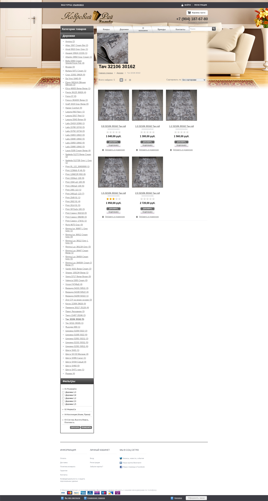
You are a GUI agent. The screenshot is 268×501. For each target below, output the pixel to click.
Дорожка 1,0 (70, 392)
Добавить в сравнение (115, 150)
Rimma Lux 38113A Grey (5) (78, 247)
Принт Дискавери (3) (75, 311)
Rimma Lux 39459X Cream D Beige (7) (78, 264)
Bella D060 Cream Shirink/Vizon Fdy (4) (74, 62)
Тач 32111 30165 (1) (74, 323)
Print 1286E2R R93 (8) (75, 174)
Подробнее (114, 145)
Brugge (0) (70, 67)
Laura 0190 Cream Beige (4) (78, 151)
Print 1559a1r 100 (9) (74, 178)
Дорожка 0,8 (70, 395)
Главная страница (106, 73)
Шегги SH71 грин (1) (74, 370)
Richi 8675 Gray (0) (74, 225)
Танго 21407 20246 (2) (75, 315)
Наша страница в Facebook (134, 467)
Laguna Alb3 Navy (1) (75, 112)
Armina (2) (70, 41)
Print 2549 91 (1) (72, 198)
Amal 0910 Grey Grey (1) (76, 49)
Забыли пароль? (96, 466)
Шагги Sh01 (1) (72, 350)
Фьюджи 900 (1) (72, 327)
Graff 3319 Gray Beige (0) (77, 104)
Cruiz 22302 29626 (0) (75, 75)
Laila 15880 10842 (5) (75, 147)
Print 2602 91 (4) (72, 201)
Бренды (162, 29)
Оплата (63, 458)
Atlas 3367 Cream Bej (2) (76, 45)
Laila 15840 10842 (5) (75, 139)
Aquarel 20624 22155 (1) (76, 53)
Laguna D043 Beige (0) (75, 120)
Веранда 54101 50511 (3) (76, 288)
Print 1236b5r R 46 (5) (75, 170)
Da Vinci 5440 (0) (73, 79)
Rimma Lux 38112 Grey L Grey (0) (76, 242)
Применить (86, 427)
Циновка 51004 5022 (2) (76, 331)
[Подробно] (126, 80)
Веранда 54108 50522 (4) (77, 292)
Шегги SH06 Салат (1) (75, 358)
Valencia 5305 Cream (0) (76, 280)
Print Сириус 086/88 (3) (76, 217)
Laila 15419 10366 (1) (75, 123)
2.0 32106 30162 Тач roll (147, 193)
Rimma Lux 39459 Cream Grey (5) (76, 258)
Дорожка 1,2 (70, 398)
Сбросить (75, 427)
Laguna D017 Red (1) (74, 116)
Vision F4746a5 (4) (73, 284)
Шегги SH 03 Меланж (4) (76, 354)
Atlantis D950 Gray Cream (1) (78, 57)
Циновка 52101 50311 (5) (76, 342)
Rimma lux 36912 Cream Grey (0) (76, 236)
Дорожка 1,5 (70, 404)
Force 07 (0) (70, 96)
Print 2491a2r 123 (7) (74, 194)
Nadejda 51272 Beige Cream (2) (78, 155)
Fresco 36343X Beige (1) (76, 100)
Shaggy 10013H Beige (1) (76, 273)
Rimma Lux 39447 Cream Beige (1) (76, 252)
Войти (188, 5)
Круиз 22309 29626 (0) (75, 304)
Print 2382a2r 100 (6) (74, 186)
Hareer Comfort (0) (73, 108)
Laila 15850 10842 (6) (75, 143)
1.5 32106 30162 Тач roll (113, 193)
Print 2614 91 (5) (72, 205)
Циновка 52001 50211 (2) (76, 339)
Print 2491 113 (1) (73, 190)
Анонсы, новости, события (133, 458)
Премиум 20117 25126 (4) (77, 308)
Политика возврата (67, 466)
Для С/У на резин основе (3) (78, 300)
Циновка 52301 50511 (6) (76, 346)
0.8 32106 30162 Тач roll (113, 126)
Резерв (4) (70, 374)
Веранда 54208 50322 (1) (77, 296)
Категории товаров (74, 29)
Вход (92, 458)
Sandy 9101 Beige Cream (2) (78, 269)
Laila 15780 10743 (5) (75, 127)
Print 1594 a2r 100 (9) (75, 182)
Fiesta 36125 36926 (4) (75, 92)
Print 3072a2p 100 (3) (75, 209)
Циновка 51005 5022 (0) (76, 335)
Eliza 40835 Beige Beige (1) (77, 89)
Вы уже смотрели (72, 498)
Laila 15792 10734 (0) (75, 131)
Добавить (113, 142)
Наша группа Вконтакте (132, 463)
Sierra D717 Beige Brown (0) (78, 277)
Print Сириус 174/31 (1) (76, 221)
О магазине (143, 29)
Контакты (180, 29)
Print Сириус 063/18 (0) (76, 213)
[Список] (130, 80)
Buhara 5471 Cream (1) (75, 71)
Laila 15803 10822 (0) (75, 135)
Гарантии (63, 471)
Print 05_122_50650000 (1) (77, 167)
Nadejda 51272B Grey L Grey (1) (78, 162)
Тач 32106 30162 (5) (74, 319)
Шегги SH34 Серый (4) (75, 362)
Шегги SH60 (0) (72, 366)
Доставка (63, 462)
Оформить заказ (196, 498)
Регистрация (200, 5)
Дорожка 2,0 (70, 401)
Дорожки (124, 29)
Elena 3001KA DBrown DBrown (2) (75, 83)
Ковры (106, 29)
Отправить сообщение (198, 22)
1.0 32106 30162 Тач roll (147, 126)
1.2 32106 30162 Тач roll (181, 126)
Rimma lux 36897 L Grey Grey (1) (76, 230)
